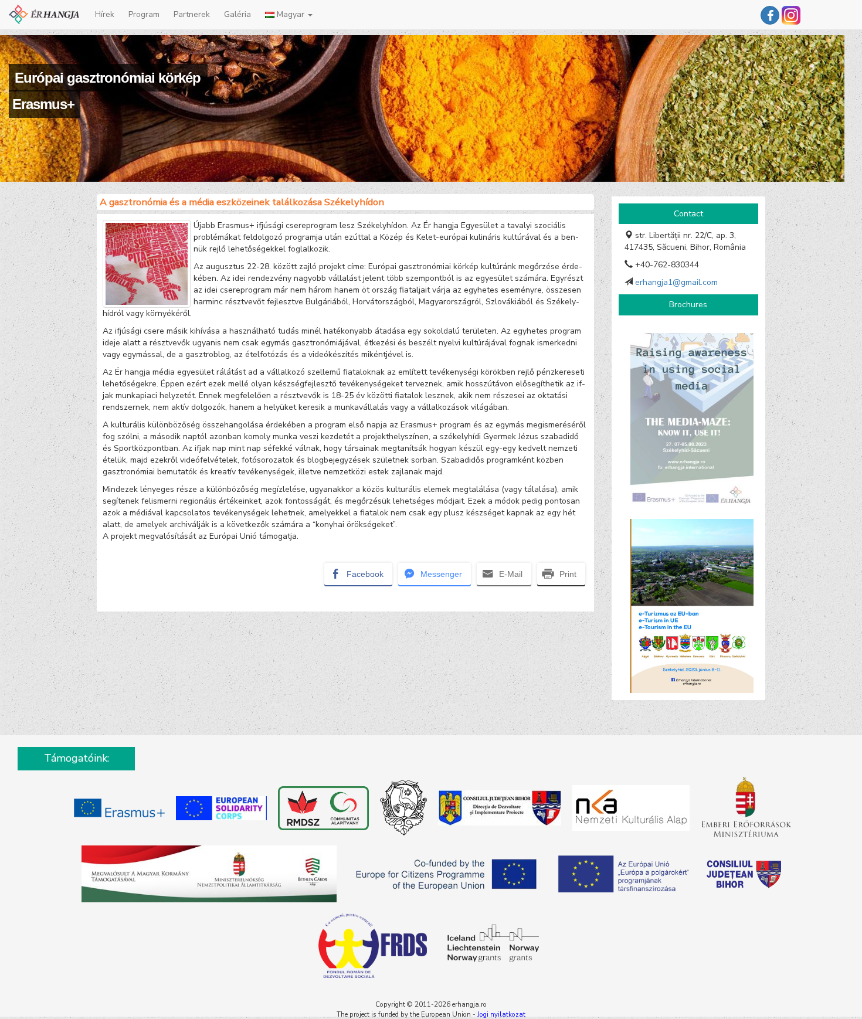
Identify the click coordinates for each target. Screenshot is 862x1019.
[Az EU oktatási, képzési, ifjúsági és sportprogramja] (119, 810)
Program (143, 14)
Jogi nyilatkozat (501, 1014)
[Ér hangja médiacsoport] (770, 15)
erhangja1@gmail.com (676, 282)
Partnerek (192, 14)
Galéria (237, 14)
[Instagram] (791, 14)
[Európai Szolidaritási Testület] (221, 810)
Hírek (104, 14)
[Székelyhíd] (402, 810)
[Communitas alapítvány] (322, 810)
